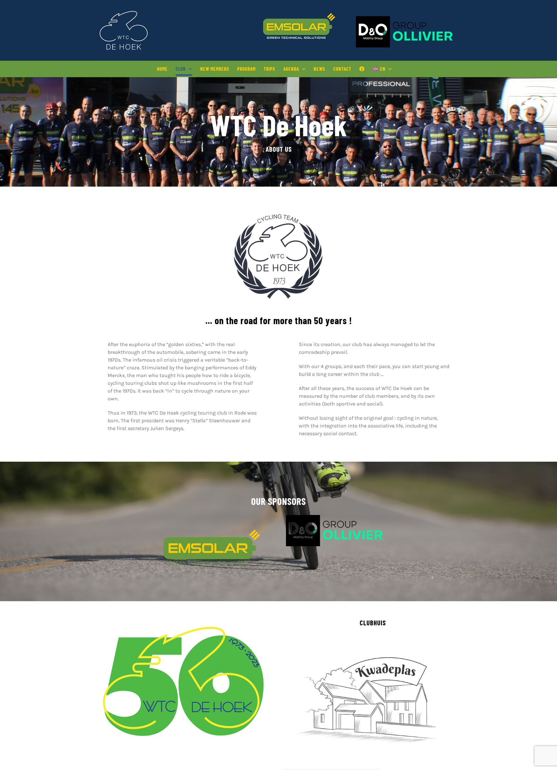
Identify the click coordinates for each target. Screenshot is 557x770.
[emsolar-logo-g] (211, 532)
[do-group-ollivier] (334, 517)
